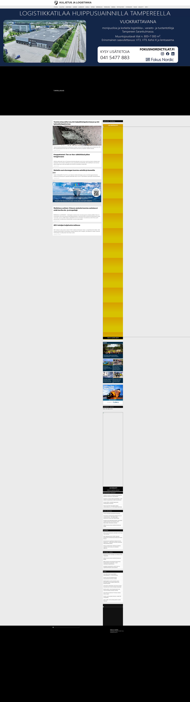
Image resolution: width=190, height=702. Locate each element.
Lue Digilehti (113, 488)
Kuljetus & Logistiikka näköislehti (113, 490)
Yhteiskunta (129, 7)
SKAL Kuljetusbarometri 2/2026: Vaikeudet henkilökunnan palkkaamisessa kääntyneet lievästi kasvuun (112, 537)
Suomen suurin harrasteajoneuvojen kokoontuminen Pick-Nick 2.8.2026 (107, 367)
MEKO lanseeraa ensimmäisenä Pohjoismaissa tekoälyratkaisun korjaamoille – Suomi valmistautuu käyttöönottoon (111, 562)
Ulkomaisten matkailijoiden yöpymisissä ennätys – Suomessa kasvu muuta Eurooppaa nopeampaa (107, 380)
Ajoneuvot (81, 7)
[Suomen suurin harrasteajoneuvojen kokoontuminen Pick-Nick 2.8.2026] (108, 362)
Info (146, 7)
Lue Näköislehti (113, 125)
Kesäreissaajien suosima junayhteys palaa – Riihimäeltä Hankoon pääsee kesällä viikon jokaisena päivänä (118, 368)
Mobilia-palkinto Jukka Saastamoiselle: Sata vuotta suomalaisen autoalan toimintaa (117, 380)
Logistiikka (68, 7)
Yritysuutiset (120, 7)
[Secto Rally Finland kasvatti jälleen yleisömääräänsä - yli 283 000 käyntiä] (113, 348)
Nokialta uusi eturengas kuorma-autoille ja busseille (74, 170)
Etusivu (56, 7)
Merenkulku (99, 7)
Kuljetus (61, 7)
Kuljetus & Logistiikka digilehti (113, 337)
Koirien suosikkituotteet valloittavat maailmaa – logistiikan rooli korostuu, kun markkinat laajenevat (112, 547)
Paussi (135, 7)
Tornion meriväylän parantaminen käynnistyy (111, 513)
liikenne (75, 7)
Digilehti (140, 7)
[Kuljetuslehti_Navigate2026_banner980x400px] (77, 192)
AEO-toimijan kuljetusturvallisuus (67, 225)
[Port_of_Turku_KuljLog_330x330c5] (113, 395)
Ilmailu (87, 7)
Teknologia (107, 7)
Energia (113, 7)
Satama (93, 7)
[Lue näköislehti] (113, 449)
